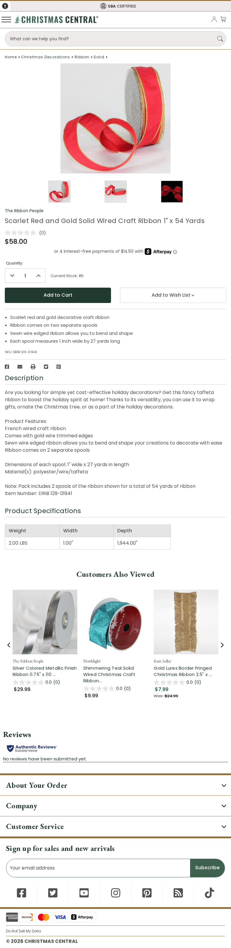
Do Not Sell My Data (23, 931)
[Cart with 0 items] (223, 19)
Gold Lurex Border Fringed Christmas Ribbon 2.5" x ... (186, 671)
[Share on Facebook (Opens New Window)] (7, 366)
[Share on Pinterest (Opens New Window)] (59, 366)
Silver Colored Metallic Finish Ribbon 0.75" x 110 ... (45, 671)
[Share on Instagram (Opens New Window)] (115, 893)
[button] (5, 6)
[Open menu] (6, 19)
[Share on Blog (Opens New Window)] (178, 893)
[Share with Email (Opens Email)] (19, 366)
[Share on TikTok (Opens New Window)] (209, 893)
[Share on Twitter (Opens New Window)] (46, 366)
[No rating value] (22, 233)
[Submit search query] (220, 39)
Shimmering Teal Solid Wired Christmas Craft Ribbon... (115, 674)
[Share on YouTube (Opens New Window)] (84, 893)
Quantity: (14, 263)
